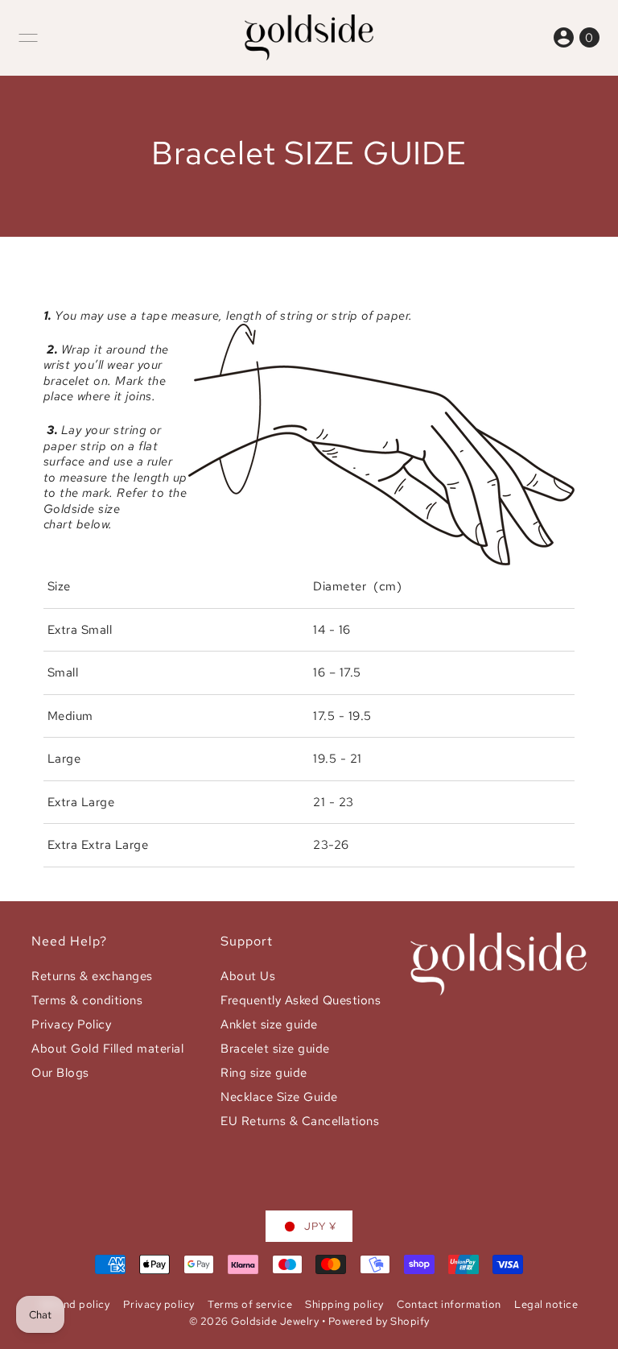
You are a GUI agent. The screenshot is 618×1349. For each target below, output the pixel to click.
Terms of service (250, 1304)
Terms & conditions (86, 1000)
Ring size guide (263, 1073)
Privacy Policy (71, 1024)
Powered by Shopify (379, 1321)
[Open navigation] (28, 38)
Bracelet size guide (275, 1049)
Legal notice (546, 1304)
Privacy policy (159, 1304)
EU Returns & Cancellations (299, 1121)
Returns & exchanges (92, 976)
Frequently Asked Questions (300, 1000)
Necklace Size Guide (279, 1097)
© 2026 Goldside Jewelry (254, 1321)
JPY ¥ (320, 1226)
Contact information (449, 1304)
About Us (247, 976)
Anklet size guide (269, 1024)
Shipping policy (344, 1304)
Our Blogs (60, 1073)
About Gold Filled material (107, 1049)
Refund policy (75, 1304)
